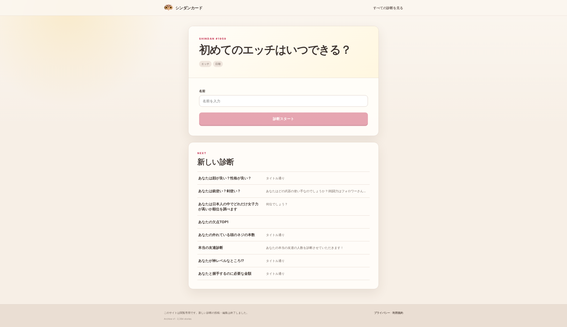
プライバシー (382, 312)
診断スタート (283, 118)
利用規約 (397, 312)
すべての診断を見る (388, 8)
